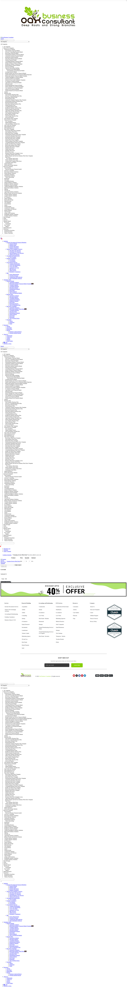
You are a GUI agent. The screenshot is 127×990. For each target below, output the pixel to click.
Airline (23, 612)
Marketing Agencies (60, 618)
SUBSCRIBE (77, 665)
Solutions (6, 241)
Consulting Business (14, 286)
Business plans (12, 245)
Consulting (24, 615)
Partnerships (9, 329)
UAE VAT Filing (13, 266)
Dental (40, 609)
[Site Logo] (44, 37)
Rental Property (25, 645)
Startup (23, 618)
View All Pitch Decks (14, 318)
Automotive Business (14, 307)
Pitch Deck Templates (11, 306)
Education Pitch (13, 311)
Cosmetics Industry (13, 285)
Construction (42, 606)
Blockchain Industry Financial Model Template (21, 283)
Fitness (11, 321)
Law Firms (41, 615)
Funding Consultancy (11, 258)
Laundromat (24, 630)
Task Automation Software (15, 278)
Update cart (3, 566)
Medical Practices (60, 621)
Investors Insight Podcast (15, 333)
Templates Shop (7, 279)
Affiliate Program (94, 615)
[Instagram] (76, 675)
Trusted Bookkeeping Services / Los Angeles (46, 632)
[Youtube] (74, 675)
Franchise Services (13, 275)
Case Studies (76, 612)
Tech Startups (59, 633)
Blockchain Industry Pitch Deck (18, 309)
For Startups (12, 259)
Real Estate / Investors (44, 636)
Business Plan (9, 294)
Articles (8, 326)
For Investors (12, 261)
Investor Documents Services (11, 606)
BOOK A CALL (7, 343)
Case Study (9, 327)
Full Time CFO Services (15, 250)
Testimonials (9, 335)
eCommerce (24, 621)
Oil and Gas (24, 639)
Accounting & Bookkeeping (13, 255)
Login (6, 342)
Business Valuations (14, 247)
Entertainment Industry (14, 289)
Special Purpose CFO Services (16, 253)
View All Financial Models (15, 293)
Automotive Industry (14, 282)
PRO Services (12, 269)
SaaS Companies (60, 624)
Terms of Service (94, 618)
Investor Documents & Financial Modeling (16, 242)
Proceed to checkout (5, 581)
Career (91, 612)
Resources (6, 325)
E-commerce (59, 612)
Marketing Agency (26, 636)
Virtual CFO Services (14, 254)
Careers (8, 338)
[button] (2, 38)
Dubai (57, 642)
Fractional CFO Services (15, 251)
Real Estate (12, 290)
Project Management (14, 274)
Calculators (75, 606)
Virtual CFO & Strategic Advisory (14, 249)
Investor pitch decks (14, 246)
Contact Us (9, 337)
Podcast (8, 330)
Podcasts (75, 615)
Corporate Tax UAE (14, 267)
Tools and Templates (95, 609)
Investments (24, 627)
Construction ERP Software (15, 277)
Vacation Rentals (60, 639)
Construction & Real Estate (62, 606)
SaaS (23, 648)
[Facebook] (79, 675)
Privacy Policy (93, 621)
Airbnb (23, 609)
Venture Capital (25, 633)
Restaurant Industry (13, 303)
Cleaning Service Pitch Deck (13, 561)
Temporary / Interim (60, 636)
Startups (41, 624)
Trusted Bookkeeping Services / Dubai (46, 628)
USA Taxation (12, 257)
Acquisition (24, 606)
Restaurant (11, 317)
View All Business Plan (14, 305)
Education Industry (13, 287)
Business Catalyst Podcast (15, 331)
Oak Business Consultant (45, 676)
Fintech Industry (13, 291)
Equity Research (25, 624)
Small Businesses (60, 627)
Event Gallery (9, 341)
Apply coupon (18, 565)
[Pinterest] (82, 675)
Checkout (6, 550)
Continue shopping (7, 555)
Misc (7, 273)
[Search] (1, 237)
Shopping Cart (7, 548)
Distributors (58, 609)
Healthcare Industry (14, 301)
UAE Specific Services (11, 262)
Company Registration (14, 263)
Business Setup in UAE (10, 620)
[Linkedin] (85, 675)
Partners (8, 339)
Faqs (74, 618)
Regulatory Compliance (14, 271)
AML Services (12, 270)
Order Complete (7, 551)
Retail (10, 323)
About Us (6, 334)
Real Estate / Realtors (44, 618)
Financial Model (13, 243)
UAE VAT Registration (14, 265)
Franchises (8, 319)
